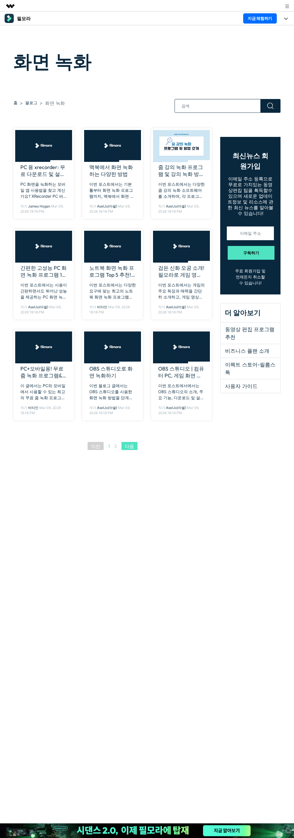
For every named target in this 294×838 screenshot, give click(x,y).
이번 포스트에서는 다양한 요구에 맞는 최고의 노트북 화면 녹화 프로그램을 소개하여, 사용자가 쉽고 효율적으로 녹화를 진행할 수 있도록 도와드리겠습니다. (112, 291)
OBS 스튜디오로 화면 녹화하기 (111, 372)
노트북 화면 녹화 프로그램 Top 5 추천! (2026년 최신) (111, 271)
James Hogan (39, 206)
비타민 (102, 307)
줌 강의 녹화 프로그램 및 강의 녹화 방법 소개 (181, 171)
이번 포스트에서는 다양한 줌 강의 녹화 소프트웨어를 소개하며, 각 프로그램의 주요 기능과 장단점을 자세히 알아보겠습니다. (181, 190)
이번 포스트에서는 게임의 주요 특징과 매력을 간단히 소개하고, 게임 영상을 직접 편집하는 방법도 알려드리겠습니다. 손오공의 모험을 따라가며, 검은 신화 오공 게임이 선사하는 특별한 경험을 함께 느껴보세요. (181, 291)
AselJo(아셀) (107, 206)
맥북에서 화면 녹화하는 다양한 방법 (111, 170)
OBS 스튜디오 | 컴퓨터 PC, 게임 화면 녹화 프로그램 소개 (181, 372)
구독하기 (251, 252)
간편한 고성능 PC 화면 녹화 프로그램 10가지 (43, 271)
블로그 (31, 102)
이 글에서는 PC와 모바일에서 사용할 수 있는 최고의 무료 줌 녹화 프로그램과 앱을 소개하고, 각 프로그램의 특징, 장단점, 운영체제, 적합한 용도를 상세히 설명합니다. (43, 392)
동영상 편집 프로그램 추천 (249, 333)
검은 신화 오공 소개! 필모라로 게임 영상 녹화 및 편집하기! (181, 271)
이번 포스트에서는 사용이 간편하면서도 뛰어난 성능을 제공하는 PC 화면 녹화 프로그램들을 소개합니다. (43, 291)
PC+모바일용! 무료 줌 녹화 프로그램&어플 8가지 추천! (41, 372)
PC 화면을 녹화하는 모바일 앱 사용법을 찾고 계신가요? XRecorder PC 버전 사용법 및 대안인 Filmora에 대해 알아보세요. (42, 190)
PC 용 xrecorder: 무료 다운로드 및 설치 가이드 (42, 171)
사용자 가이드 (241, 386)
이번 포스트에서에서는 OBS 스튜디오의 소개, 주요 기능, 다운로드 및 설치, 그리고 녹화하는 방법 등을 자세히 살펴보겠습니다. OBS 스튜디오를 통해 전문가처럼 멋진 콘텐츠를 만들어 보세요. (181, 392)
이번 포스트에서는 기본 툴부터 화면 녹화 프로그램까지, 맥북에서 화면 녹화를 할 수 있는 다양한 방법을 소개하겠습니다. (112, 190)
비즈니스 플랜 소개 (247, 351)
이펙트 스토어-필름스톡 (250, 368)
